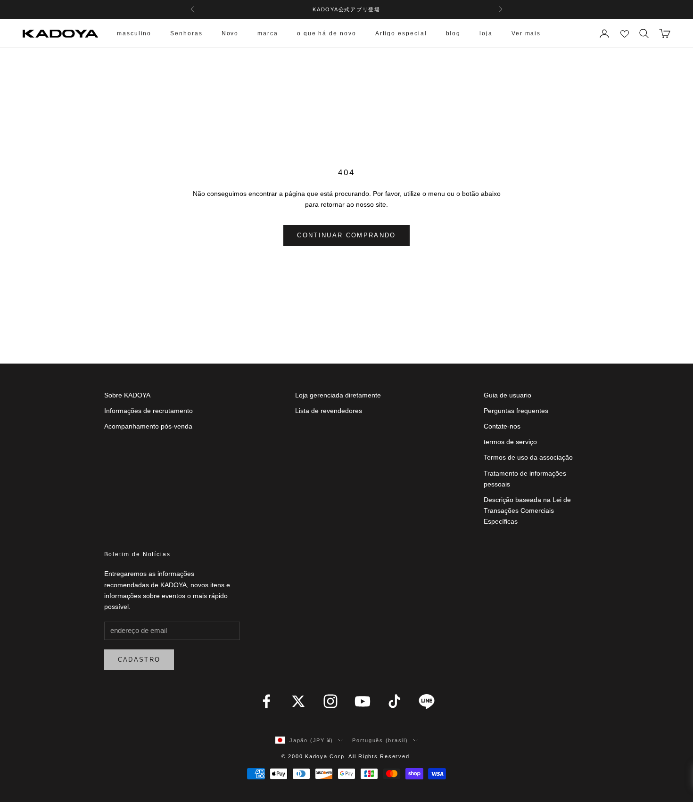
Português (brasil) (380, 740)
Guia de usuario (507, 395)
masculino (134, 33)
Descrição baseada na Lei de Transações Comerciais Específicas (527, 510)
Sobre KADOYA (127, 395)
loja (486, 33)
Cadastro (139, 659)
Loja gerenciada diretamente (338, 395)
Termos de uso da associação (528, 457)
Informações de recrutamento (148, 410)
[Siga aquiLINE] (426, 701)
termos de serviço (510, 442)
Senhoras (186, 33)
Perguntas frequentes (516, 410)
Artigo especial (401, 33)
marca (267, 33)
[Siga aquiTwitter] (298, 701)
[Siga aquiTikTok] (394, 701)
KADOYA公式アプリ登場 (346, 9)
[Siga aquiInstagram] (330, 701)
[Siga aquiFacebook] (266, 701)
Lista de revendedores (328, 410)
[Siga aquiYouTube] (362, 701)
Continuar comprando (346, 235)
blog (453, 33)
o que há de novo (326, 33)
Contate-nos (502, 426)
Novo (230, 33)
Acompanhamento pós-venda (148, 426)
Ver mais (526, 33)
